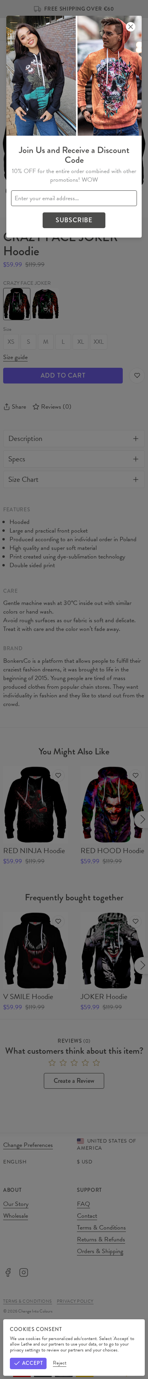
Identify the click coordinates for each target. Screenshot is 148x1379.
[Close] (130, 26)
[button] (74, 689)
